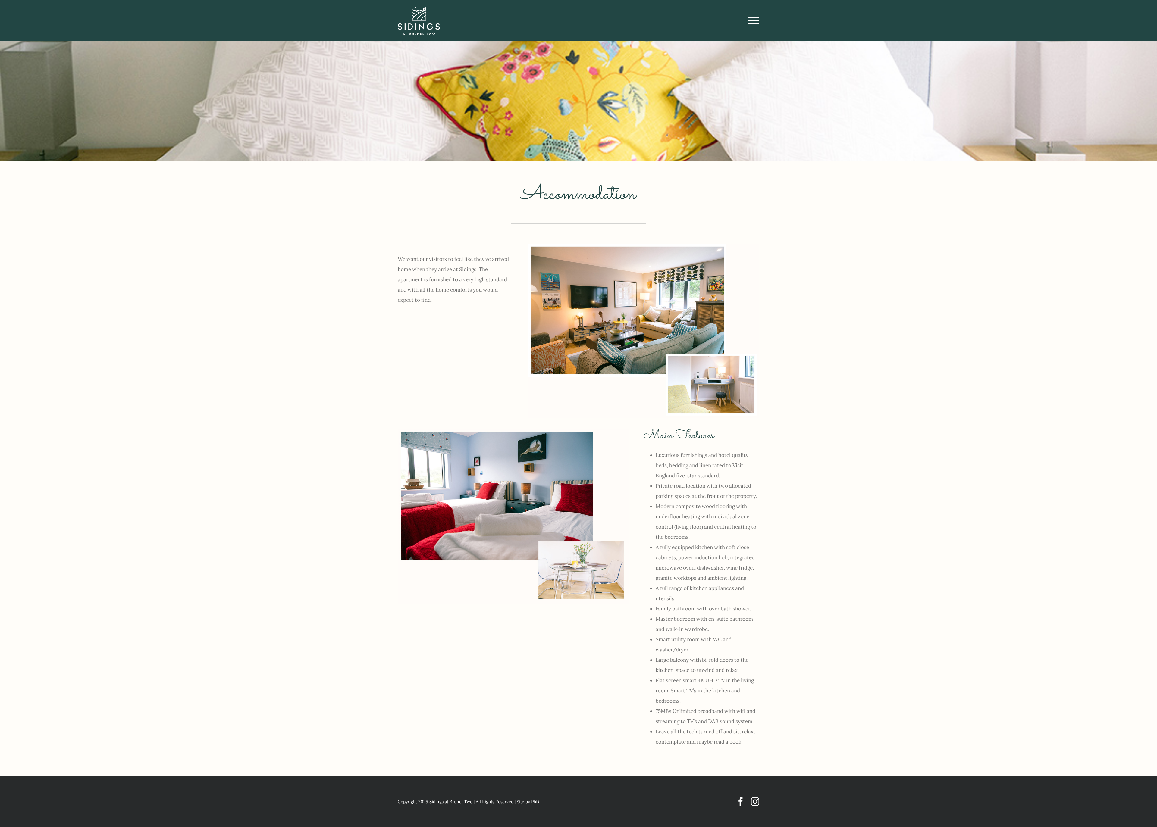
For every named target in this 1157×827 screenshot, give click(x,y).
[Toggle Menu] (754, 20)
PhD (535, 801)
